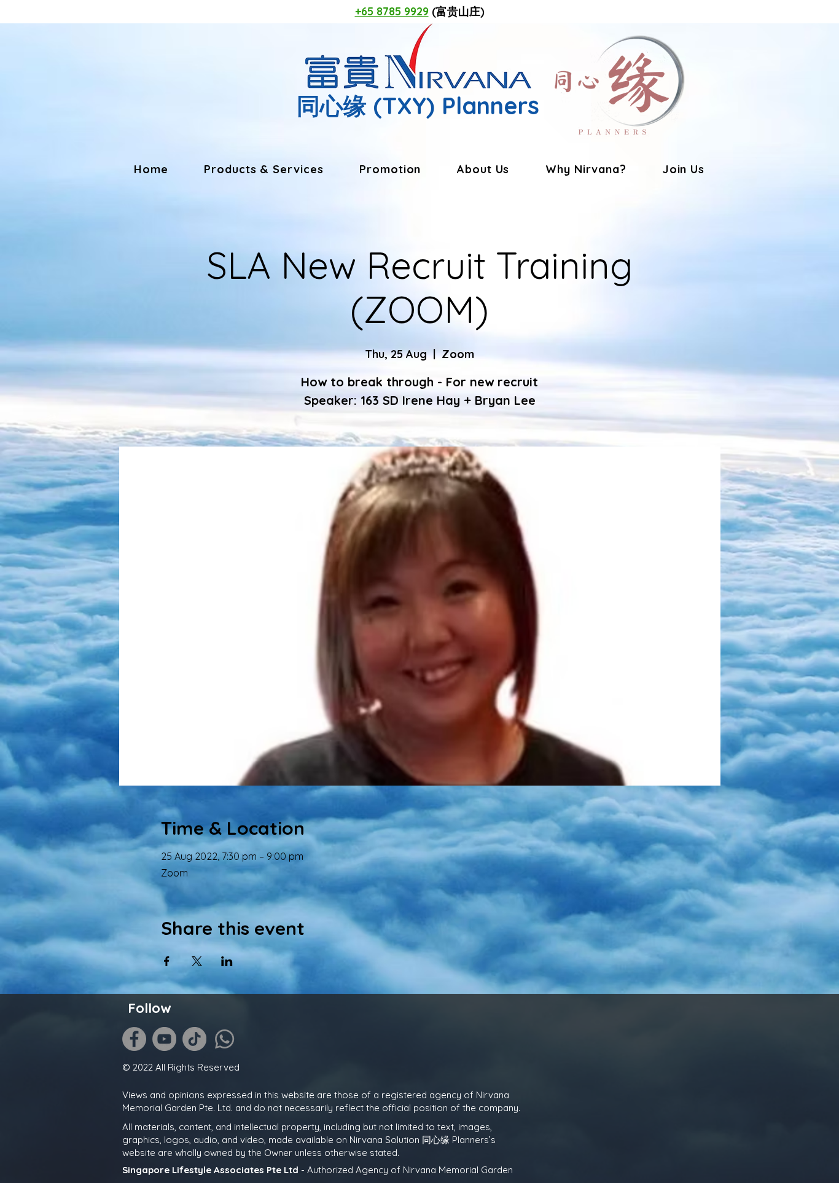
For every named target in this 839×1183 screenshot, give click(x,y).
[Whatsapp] (224, 1039)
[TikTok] (194, 1039)
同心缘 (332, 105)
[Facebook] (134, 1039)
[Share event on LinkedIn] (227, 961)
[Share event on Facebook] (167, 961)
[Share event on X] (197, 961)
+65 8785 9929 (392, 11)
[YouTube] (164, 1039)
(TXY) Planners (453, 105)
